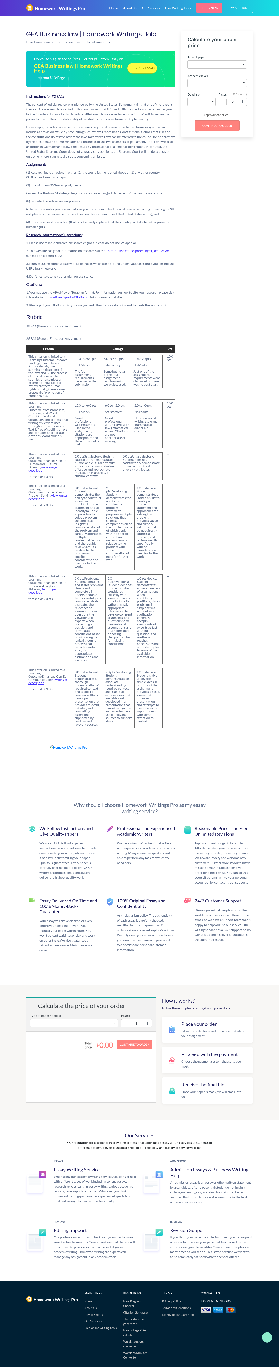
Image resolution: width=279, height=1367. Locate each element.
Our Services (151, 8)
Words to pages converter (133, 1344)
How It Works (93, 1314)
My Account (239, 8)
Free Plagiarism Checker (133, 1303)
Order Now (209, 8)
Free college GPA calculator (134, 1332)
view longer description (42, 468)
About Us (130, 8)
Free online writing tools (100, 1328)
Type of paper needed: (45, 1015)
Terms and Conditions (176, 1308)
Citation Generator (136, 1312)
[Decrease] (223, 102)
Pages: (125, 1015)
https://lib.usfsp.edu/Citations (84, 297)
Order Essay (144, 68)
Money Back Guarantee (178, 1314)
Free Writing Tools (178, 8)
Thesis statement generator (135, 1321)
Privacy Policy (171, 1301)
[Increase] (243, 102)
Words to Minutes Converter (135, 1355)
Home (113, 8)
